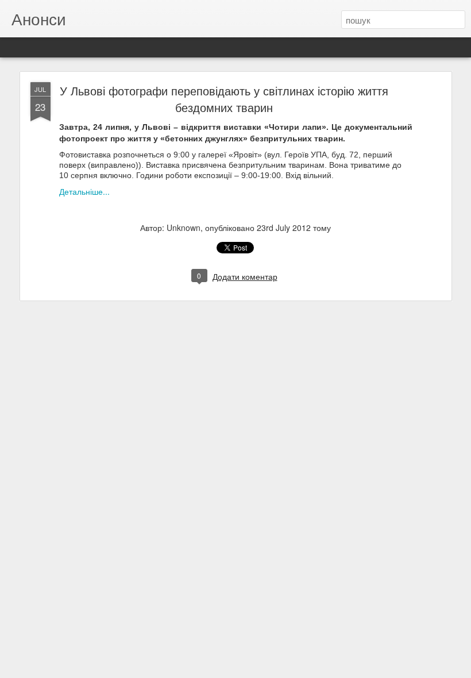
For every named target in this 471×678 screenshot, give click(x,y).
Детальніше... (84, 191)
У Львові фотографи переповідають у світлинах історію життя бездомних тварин (224, 98)
